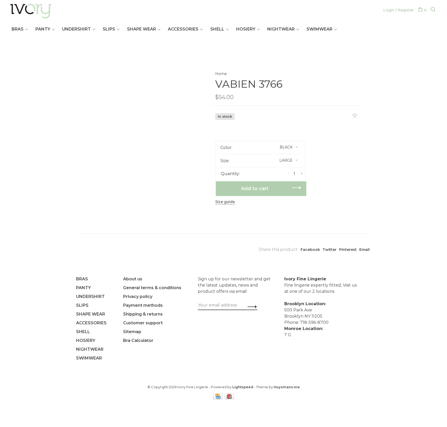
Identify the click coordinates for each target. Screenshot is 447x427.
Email (364, 249)
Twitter (330, 249)
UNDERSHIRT (76, 29)
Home (221, 73)
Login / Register (398, 10)
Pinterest (348, 249)
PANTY (42, 29)
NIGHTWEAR (281, 29)
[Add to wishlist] (355, 116)
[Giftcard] (229, 397)
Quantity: (230, 173)
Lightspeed (242, 387)
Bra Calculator (138, 340)
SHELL (217, 29)
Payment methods (143, 305)
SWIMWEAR (319, 29)
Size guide (225, 201)
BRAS (18, 29)
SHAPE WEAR (141, 29)
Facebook (310, 249)
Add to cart (255, 188)
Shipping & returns (143, 314)
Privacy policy (137, 296)
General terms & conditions (152, 287)
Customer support (143, 322)
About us (132, 278)
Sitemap (132, 331)
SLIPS (109, 29)
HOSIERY (245, 29)
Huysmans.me (287, 387)
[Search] (434, 10)
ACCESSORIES (183, 29)
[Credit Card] (218, 397)
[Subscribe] (251, 307)
